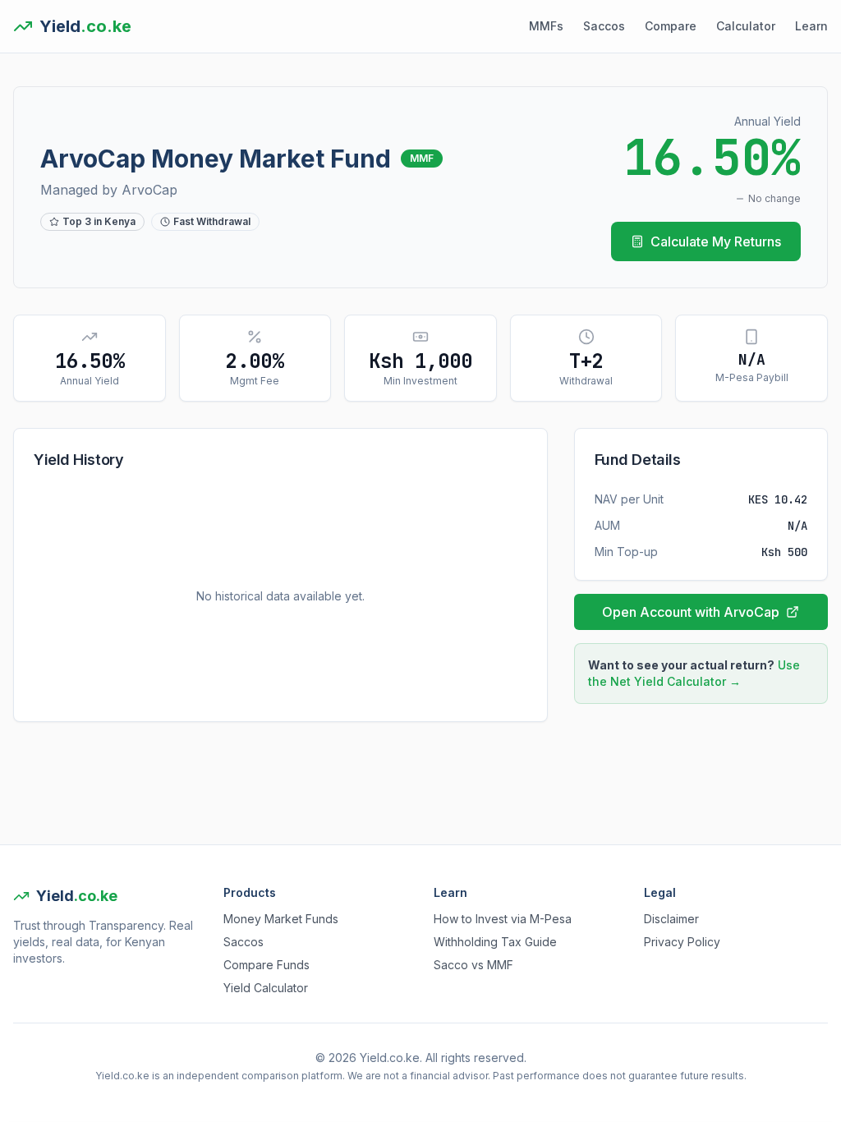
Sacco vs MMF (473, 965)
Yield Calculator (265, 988)
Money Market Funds (280, 919)
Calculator (745, 26)
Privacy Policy (682, 942)
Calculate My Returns (715, 241)
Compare (670, 26)
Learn (811, 26)
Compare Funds (266, 965)
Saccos (604, 26)
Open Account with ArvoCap (690, 612)
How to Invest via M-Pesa (503, 919)
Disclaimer (671, 919)
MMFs (546, 26)
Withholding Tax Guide (495, 942)
